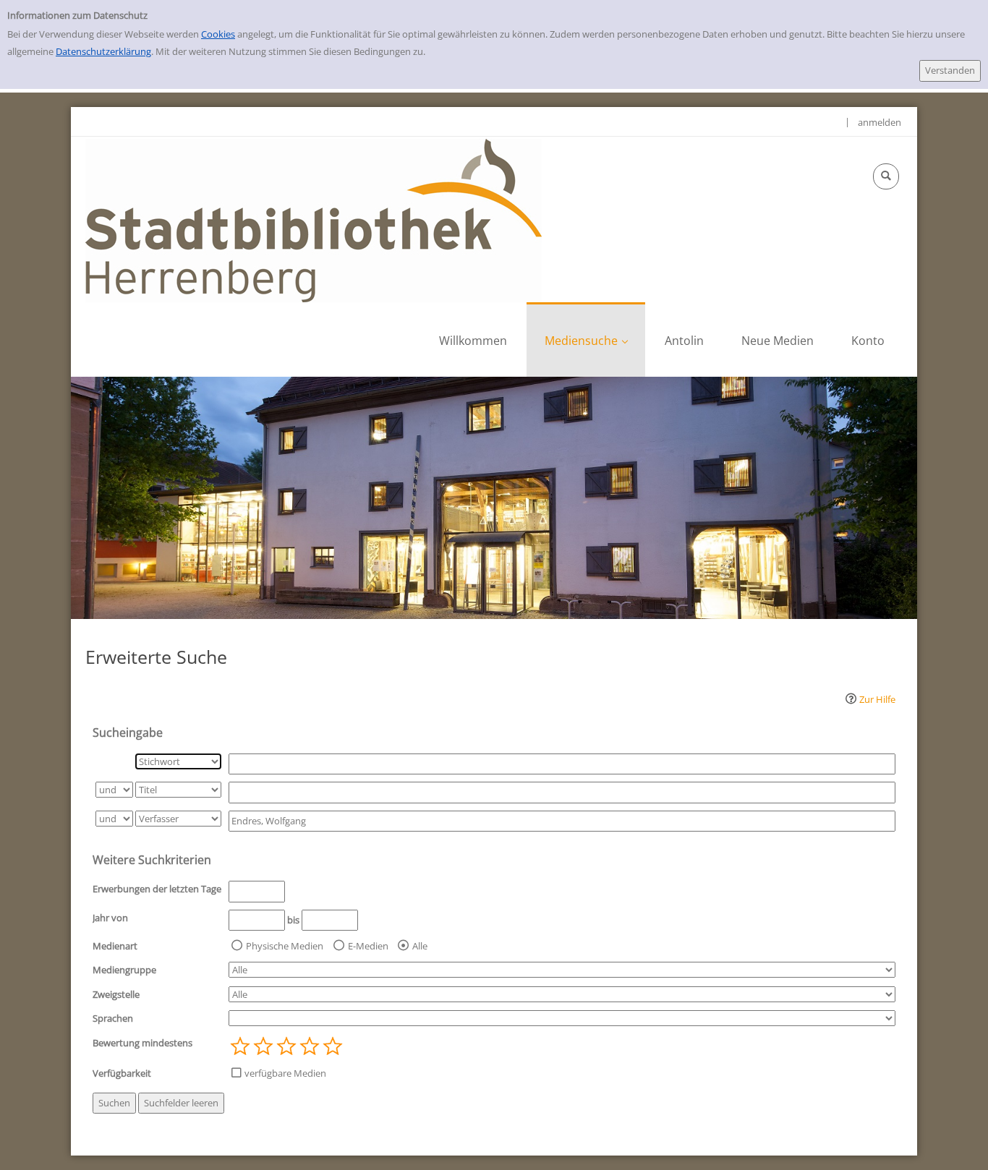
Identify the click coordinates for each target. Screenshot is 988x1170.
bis (293, 919)
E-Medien (368, 945)
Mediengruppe (124, 969)
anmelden (879, 122)
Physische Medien (284, 945)
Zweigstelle (116, 994)
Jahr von (110, 917)
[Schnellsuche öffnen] (886, 176)
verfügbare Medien (285, 1073)
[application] (586, 339)
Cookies (218, 33)
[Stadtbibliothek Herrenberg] (313, 219)
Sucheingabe (128, 732)
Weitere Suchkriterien (152, 860)
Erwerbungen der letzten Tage (157, 888)
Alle (419, 945)
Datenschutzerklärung (103, 51)
